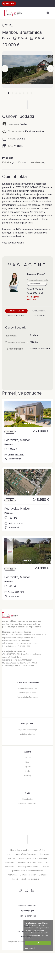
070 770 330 (36, 288)
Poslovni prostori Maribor (28, 866)
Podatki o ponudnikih (27, 803)
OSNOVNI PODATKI (16, 311)
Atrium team (34, 284)
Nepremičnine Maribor (27, 688)
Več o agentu (33, 297)
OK (38, 943)
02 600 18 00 (36, 292)
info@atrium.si (10, 646)
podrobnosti (29, 948)
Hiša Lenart (37, 862)
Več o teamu (32, 299)
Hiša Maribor (23, 862)
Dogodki (27, 766)
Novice (28, 758)
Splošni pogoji (27, 911)
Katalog (27, 775)
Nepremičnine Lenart (27, 693)
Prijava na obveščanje (27, 730)
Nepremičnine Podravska (27, 697)
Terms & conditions (27, 916)
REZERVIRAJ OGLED (16, 315)
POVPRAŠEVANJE (38, 311)
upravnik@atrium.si (12, 666)
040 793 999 (28, 666)
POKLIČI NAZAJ (39, 315)
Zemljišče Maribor (27, 875)
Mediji (27, 771)
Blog (27, 762)
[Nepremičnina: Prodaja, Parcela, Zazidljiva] (27, 426)
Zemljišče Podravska (30, 879)
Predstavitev (27, 799)
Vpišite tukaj (9, 3)
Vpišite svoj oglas (27, 734)
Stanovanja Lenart (26, 858)
